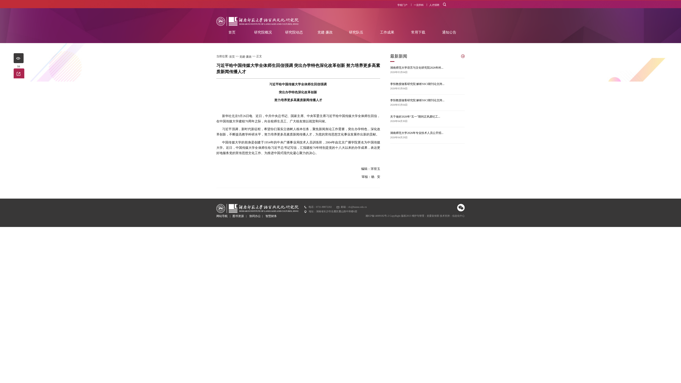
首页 (232, 56)
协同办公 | (257, 216)
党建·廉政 (245, 56)
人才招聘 (434, 5)
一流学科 (419, 5)
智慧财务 (271, 216)
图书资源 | (240, 216)
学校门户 (402, 5)
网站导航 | (224, 216)
